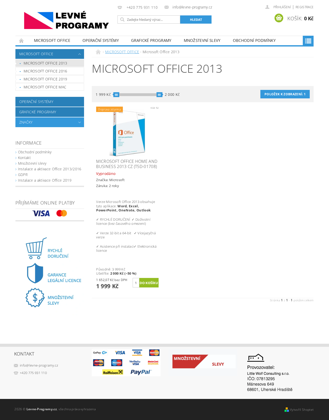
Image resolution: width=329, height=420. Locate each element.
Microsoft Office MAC (45, 87)
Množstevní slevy (202, 40)
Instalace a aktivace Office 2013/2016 (49, 168)
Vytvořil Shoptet (302, 409)
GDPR (23, 174)
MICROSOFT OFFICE (52, 40)
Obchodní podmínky (254, 40)
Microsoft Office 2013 (45, 63)
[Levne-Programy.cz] (65, 20)
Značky (26, 122)
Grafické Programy (151, 40)
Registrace (305, 7)
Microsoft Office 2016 (45, 71)
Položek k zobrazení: (285, 94)
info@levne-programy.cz (39, 365)
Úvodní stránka (21, 40)
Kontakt (24, 157)
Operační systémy (101, 40)
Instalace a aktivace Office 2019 (44, 180)
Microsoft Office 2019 (45, 79)
